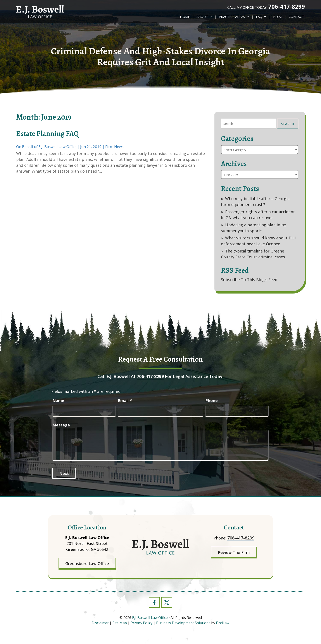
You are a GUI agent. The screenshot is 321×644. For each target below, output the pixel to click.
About (202, 17)
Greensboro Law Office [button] (87, 563)
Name (58, 400)
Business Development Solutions (183, 622)
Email (125, 400)
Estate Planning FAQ (47, 133)
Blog (277, 17)
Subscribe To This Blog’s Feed (249, 279)
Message (61, 425)
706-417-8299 (286, 6)
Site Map (119, 622)
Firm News (114, 146)
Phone (211, 400)
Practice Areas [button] (232, 17)
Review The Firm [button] (234, 552)
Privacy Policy (141, 622)
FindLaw (222, 622)
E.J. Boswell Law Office (57, 146)
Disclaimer (100, 622)
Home (185, 17)
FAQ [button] (259, 17)
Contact (296, 17)
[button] (315, 622)
